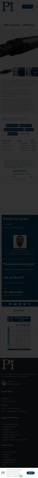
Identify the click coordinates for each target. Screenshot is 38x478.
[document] (19, 239)
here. (21, 476)
